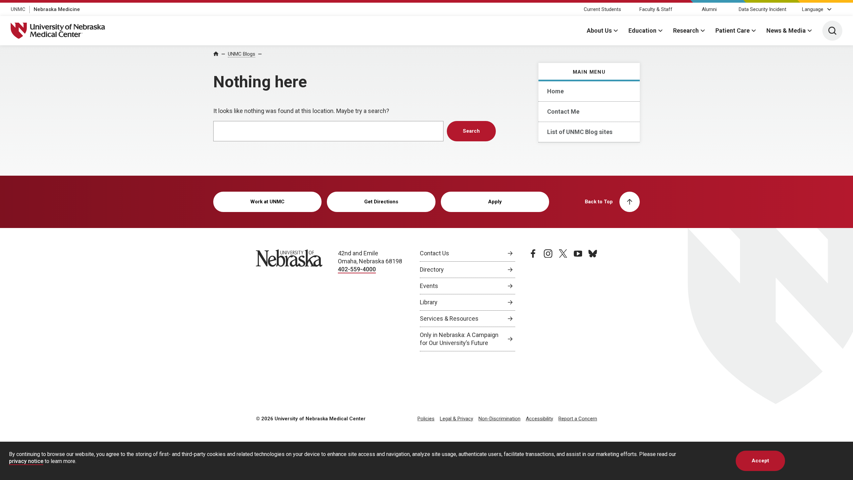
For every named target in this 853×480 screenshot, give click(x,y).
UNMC (18, 9)
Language (812, 9)
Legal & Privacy (456, 419)
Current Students (602, 9)
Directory (432, 269)
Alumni (709, 9)
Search (471, 131)
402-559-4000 (357, 269)
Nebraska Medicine (57, 9)
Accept (760, 461)
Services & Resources (449, 318)
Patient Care (732, 30)
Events (429, 285)
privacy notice (26, 461)
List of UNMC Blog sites (579, 131)
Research (686, 30)
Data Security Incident (762, 9)
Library (428, 302)
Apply (495, 202)
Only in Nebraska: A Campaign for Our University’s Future (459, 338)
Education (642, 30)
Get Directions (381, 202)
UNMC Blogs (241, 54)
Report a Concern (577, 419)
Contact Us (434, 253)
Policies (426, 419)
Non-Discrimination (499, 419)
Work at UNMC (267, 202)
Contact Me (563, 111)
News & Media (786, 30)
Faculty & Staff (655, 9)
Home (555, 91)
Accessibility (539, 419)
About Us (599, 30)
